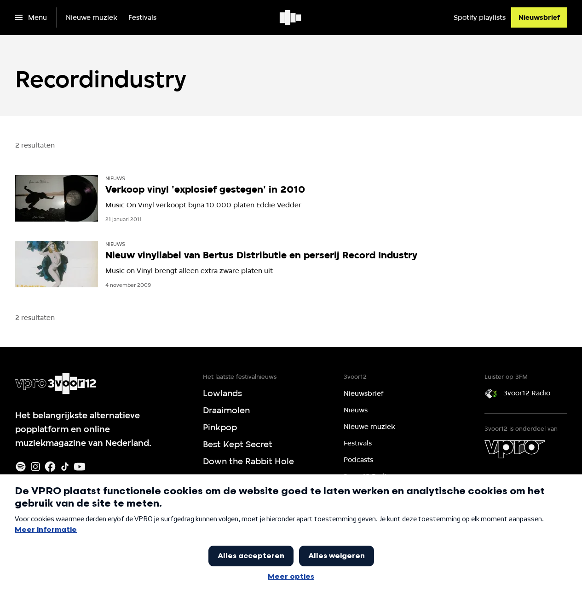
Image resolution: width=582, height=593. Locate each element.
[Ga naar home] (291, 17)
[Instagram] (35, 466)
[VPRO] (514, 449)
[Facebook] (50, 466)
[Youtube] (79, 466)
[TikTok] (64, 466)
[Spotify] (20, 466)
